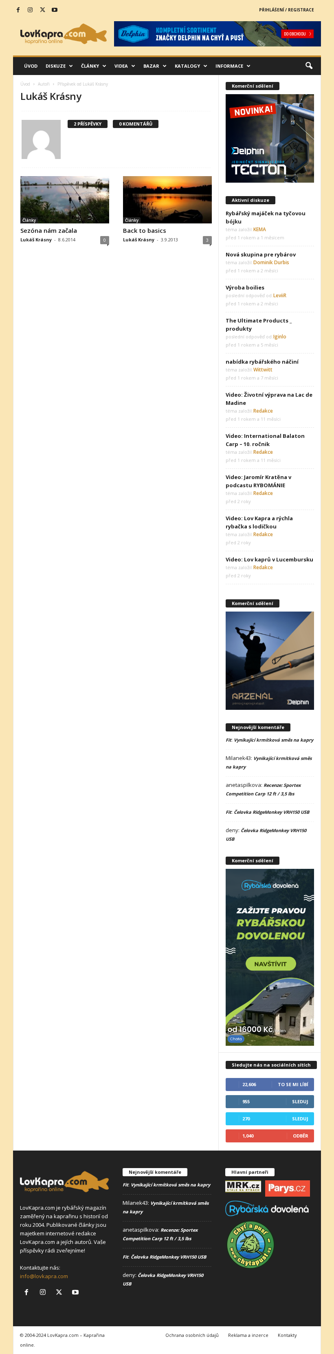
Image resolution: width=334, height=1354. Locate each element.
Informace (229, 66)
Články (90, 66)
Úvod (30, 66)
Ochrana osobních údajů (192, 1335)
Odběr (300, 1136)
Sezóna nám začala (48, 230)
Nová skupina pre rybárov (261, 254)
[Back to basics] (167, 199)
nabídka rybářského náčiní (262, 361)
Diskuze (56, 66)
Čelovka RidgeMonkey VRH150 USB (271, 812)
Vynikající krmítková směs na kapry (273, 740)
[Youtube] (54, 10)
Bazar (151, 66)
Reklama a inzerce (248, 1335)
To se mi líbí (293, 1084)
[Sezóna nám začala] (64, 199)
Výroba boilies (245, 287)
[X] (42, 10)
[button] (309, 66)
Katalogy (187, 66)
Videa (121, 66)
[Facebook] (18, 10)
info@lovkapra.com (44, 1276)
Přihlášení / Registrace (286, 10)
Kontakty (287, 1335)
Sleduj (300, 1101)
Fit (228, 740)
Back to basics (144, 230)
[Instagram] (30, 10)
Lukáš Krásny (36, 239)
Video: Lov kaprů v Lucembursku (269, 559)
